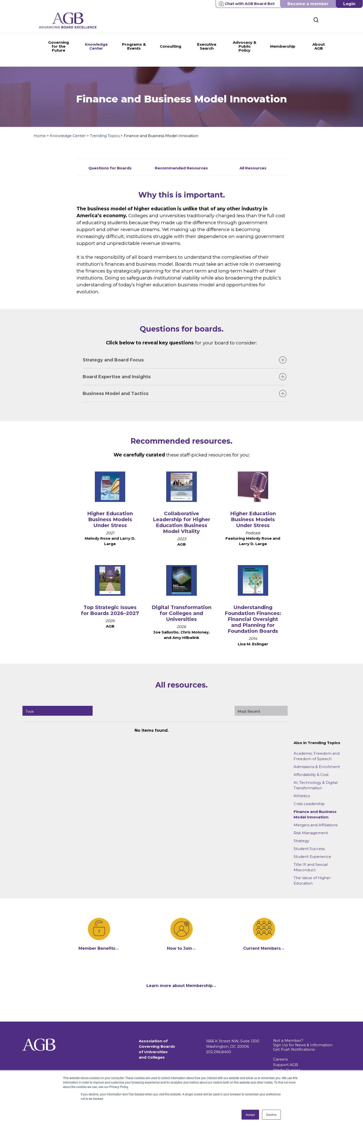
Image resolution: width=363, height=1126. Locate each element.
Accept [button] (250, 1114)
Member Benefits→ (99, 948)
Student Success (309, 848)
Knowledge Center (68, 135)
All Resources (253, 168)
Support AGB (285, 1064)
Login (349, 3)
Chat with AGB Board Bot (250, 3)
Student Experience (312, 856)
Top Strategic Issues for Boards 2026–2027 (110, 610)
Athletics (302, 795)
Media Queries (286, 1070)
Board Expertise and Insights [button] (117, 376)
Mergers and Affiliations (316, 825)
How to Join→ (181, 948)
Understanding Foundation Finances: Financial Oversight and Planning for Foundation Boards (253, 619)
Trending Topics (105, 135)
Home (40, 135)
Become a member (307, 3)
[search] (316, 19)
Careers (280, 1059)
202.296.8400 (218, 1051)
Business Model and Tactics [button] (115, 393)
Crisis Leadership (309, 803)
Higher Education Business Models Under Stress (110, 519)
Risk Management (311, 832)
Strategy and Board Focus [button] (113, 360)
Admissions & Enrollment (317, 766)
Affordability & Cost (311, 774)
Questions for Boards (110, 168)
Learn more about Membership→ (181, 985)
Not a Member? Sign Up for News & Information (302, 1042)
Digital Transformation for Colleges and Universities (181, 613)
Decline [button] (271, 1114)
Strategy (301, 840)
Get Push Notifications (294, 1049)
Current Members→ (264, 948)
